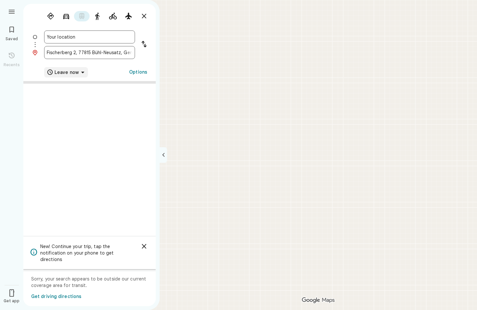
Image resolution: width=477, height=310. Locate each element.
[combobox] (89, 36)
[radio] (50, 16)
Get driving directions (56, 296)
